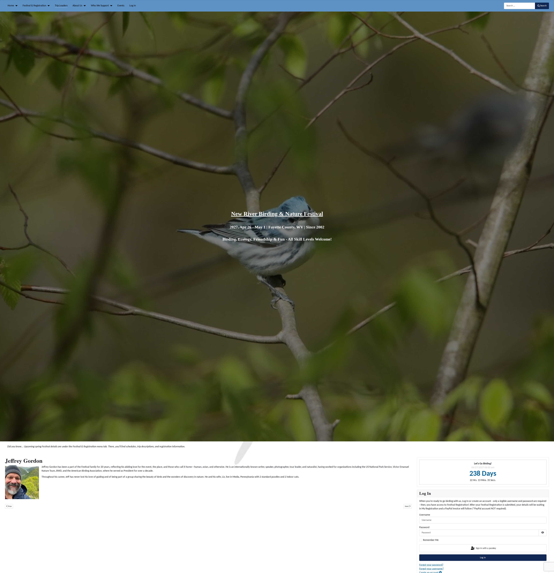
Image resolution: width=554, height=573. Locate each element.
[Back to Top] (549, 567)
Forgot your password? (431, 565)
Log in (483, 558)
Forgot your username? (431, 569)
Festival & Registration (34, 5)
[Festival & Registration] (48, 6)
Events (120, 5)
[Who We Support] (110, 6)
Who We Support (100, 5)
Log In (132, 5)
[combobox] (519, 6)
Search (543, 6)
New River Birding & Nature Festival (277, 214)
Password (424, 527)
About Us (77, 5)
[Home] (16, 6)
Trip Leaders (61, 5)
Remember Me (431, 540)
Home (11, 5)
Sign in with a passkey (485, 548)
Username (424, 515)
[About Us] (84, 6)
